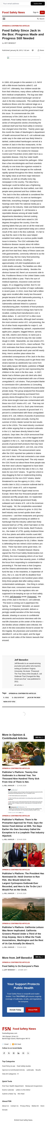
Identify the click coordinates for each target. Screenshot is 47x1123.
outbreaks (30, 1070)
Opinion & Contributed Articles (16, 26)
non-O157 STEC (9, 702)
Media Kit (35, 1106)
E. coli (6, 697)
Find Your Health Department (13, 1086)
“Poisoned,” (32, 597)
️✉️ (5, 1044)
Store (42, 1106)
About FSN (32, 1010)
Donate (4, 1110)
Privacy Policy (25, 1106)
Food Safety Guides (24, 1066)
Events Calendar (8, 1090)
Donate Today (15, 1010)
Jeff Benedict (10, 43)
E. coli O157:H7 (18, 697)
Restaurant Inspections (33, 1086)
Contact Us (14, 1106)
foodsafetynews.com (9, 1033)
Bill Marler (9, 785)
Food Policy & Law (8, 1066)
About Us (5, 1106)
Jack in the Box (33, 697)
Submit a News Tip (9, 1094)
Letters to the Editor (23, 1090)
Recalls (38, 1070)
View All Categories (9, 1074)
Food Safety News (25, 1120)
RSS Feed (21, 1094)
